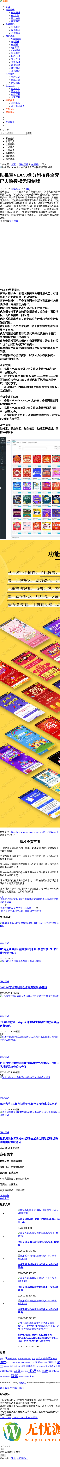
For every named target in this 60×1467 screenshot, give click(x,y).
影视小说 (15, 56)
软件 (27, 1377)
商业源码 (15, 68)
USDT (20, 1359)
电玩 (45, 1371)
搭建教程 (30, 1366)
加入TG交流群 (30, 1417)
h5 (5, 1358)
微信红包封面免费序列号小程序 (15, 908)
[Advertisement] (30, 254)
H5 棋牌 (15, 15)
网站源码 (10, 36)
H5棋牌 (11, 1358)
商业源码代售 (18, 106)
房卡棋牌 (6, 1366)
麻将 (32, 1376)
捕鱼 (23, 1366)
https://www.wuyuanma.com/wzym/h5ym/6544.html (34, 832)
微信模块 (15, 65)
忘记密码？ (22, 1458)
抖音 (15, 1366)
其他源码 (15, 71)
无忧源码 (22, 1383)
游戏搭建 (15, 80)
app (1, 1359)
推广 (28, 188)
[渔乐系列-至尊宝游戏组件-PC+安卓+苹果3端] (39, 1236)
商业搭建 (15, 18)
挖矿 (19, 1366)
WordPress (16, 39)
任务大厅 (4, 1198)
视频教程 (22, 1376)
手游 (11, 1366)
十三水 (18, 1363)
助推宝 (12, 899)
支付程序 (42, 1366)
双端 (23, 1362)
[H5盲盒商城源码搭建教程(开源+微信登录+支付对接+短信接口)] (30, 926)
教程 (55, 1366)
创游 (55, 1359)
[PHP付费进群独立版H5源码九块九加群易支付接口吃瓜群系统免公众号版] (30, 1039)
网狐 (14, 1376)
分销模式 (4, 899)
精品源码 (10, 9)
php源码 (15, 41)
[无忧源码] (4, 2)
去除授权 (46, 899)
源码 (32, 1370)
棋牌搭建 (15, 77)
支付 (36, 1366)
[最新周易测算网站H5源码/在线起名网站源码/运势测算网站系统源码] (30, 1115)
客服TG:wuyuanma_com (11, 1417)
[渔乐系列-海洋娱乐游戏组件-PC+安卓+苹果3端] (39, 1258)
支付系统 (49, 1366)
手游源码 (15, 27)
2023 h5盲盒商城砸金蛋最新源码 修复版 (23, 987)
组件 (8, 1376)
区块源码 (15, 53)
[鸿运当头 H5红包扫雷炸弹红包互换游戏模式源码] (25, 1077)
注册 (13, 1458)
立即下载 (13, 221)
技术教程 (10, 74)
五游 (33, 1359)
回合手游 (28, 1363)
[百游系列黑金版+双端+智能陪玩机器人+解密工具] (39, 1213)
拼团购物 (15, 103)
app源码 (15, 47)
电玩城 (52, 1371)
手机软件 (15, 91)
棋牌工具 (15, 94)
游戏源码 (10, 24)
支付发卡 (15, 59)
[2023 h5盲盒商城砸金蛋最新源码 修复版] (20, 961)
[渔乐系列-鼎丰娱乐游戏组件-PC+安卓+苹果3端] (39, 1281)
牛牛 (39, 1371)
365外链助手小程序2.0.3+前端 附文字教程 (20, 911)
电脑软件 (15, 88)
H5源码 (14, 44)
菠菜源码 (15, 21)
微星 (46, 1362)
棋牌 (17, 1371)
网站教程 (15, 82)
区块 (7, 1362)
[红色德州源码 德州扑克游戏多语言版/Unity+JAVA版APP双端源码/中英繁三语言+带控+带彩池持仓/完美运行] (39, 1329)
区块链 (12, 1363)
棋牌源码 (15, 12)
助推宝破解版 (35, 899)
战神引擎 (52, 1362)
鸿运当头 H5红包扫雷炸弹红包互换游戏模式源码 (28, 1103)
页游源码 (15, 33)
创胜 (3, 1362)
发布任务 (4, 1195)
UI (16, 1359)
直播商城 (15, 62)
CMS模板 (15, 50)
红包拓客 (6, 902)
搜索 (29, 133)
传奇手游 (48, 1358)
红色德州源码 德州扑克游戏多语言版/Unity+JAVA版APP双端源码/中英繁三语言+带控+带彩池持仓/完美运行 (38, 1338)
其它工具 (15, 97)
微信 (41, 1362)
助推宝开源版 (22, 899)
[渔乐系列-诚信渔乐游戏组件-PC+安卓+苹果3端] (39, 1303)
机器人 (11, 1371)
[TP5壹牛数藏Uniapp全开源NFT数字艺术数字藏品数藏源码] (29, 996)
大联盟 (36, 1362)
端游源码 (15, 30)
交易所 (39, 1358)
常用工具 (10, 85)
